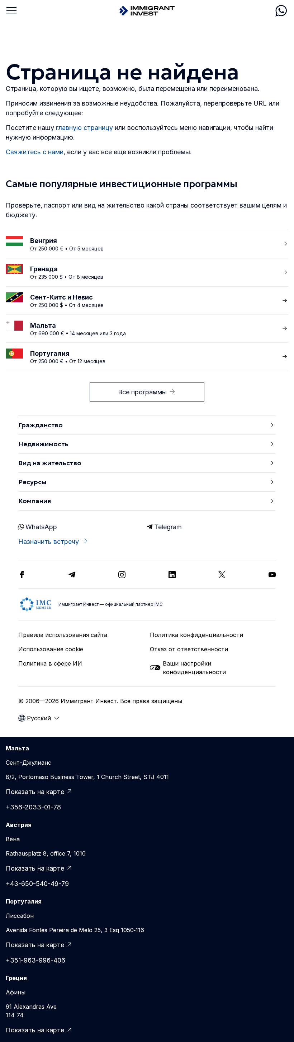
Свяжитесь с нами (34, 152)
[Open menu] (11, 11)
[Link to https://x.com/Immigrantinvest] (222, 574)
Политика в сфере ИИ (50, 663)
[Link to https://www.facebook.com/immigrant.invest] (21, 574)
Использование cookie (50, 649)
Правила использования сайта (62, 634)
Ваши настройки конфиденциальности (194, 668)
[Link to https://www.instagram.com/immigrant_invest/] (121, 574)
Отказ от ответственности (189, 649)
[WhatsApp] (281, 10)
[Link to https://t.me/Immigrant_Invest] (72, 574)
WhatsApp (41, 527)
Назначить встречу (48, 541)
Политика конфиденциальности (196, 634)
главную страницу (84, 127)
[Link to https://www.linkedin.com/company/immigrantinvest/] (172, 574)
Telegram (168, 527)
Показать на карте (35, 791)
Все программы (142, 392)
